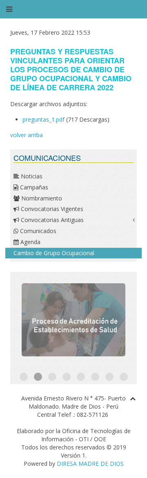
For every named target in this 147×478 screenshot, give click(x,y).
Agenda (29, 242)
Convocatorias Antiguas (51, 220)
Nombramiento (41, 198)
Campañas (33, 187)
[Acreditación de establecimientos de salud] (73, 320)
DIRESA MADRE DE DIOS (90, 463)
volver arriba (26, 135)
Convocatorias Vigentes (51, 209)
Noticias (30, 176)
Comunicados (37, 231)
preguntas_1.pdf (43, 119)
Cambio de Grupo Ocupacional (53, 253)
